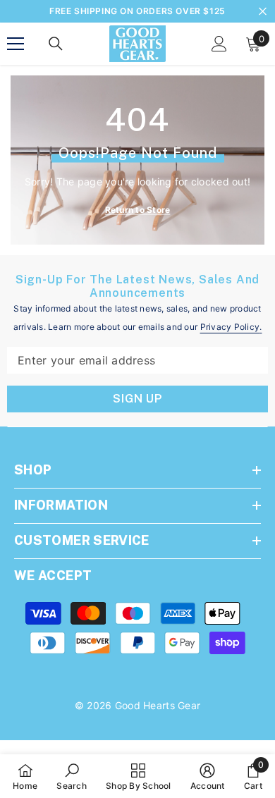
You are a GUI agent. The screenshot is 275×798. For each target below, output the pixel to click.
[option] (137, 11)
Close (262, 11)
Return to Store (138, 209)
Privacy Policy (230, 326)
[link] (71, 776)
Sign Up (137, 398)
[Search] (55, 43)
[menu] (15, 43)
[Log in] (219, 43)
